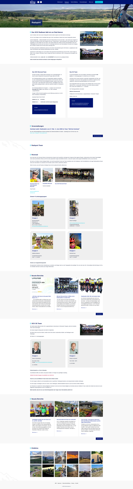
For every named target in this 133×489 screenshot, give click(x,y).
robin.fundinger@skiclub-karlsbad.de (77, 223)
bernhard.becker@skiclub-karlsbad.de (40, 226)
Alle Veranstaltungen (98, 135)
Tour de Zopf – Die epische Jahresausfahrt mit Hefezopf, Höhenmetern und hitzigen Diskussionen (91, 421)
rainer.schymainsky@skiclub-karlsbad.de (80, 103)
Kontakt (76, 483)
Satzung (72, 483)
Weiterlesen (83, 307)
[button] (36, 457)
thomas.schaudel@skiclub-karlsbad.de (80, 104)
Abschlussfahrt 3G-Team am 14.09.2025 (66, 419)
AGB (56, 483)
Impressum (59, 483)
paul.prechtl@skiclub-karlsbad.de (41, 109)
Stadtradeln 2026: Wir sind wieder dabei (90, 296)
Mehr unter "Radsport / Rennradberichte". (39, 133)
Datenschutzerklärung (66, 483)
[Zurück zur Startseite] (32, 2)
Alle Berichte (99, 438)
